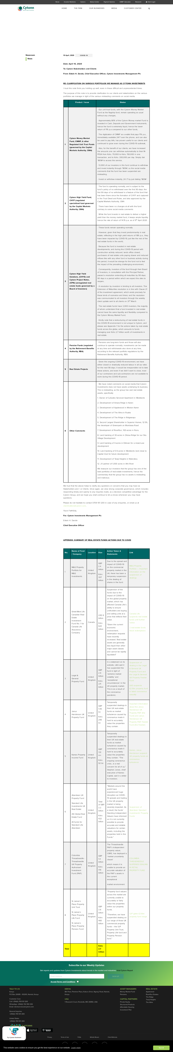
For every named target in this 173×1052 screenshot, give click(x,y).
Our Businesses (96, 8)
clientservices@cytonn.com (24, 1007)
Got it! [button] (161, 1048)
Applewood (150, 992)
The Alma (149, 1002)
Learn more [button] (76, 1048)
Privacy (49, 1037)
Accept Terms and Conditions (63, 982)
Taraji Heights (151, 1000)
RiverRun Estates (152, 994)
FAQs (79, 1037)
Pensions (123, 994)
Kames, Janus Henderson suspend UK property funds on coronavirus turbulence (138, 756)
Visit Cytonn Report (125, 970)
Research (138, 2)
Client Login (151, 2)
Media (114, 8)
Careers (82, 2)
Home (64, 8)
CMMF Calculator (125, 2)
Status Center (94, 2)
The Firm (78, 8)
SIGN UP (115, 976)
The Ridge (149, 997)
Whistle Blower (94, 1037)
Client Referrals (112, 1037)
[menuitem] (66, 8)
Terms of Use (65, 1037)
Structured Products (127, 1005)
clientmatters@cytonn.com (74, 506)
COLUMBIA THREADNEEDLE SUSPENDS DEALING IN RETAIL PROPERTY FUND (138, 864)
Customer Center (132, 8)
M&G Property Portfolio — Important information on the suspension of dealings (138, 572)
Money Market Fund (127, 992)
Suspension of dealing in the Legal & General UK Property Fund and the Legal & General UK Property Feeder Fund (138, 671)
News (57, 2)
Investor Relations (70, 2)
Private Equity (125, 1002)
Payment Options (109, 2)
